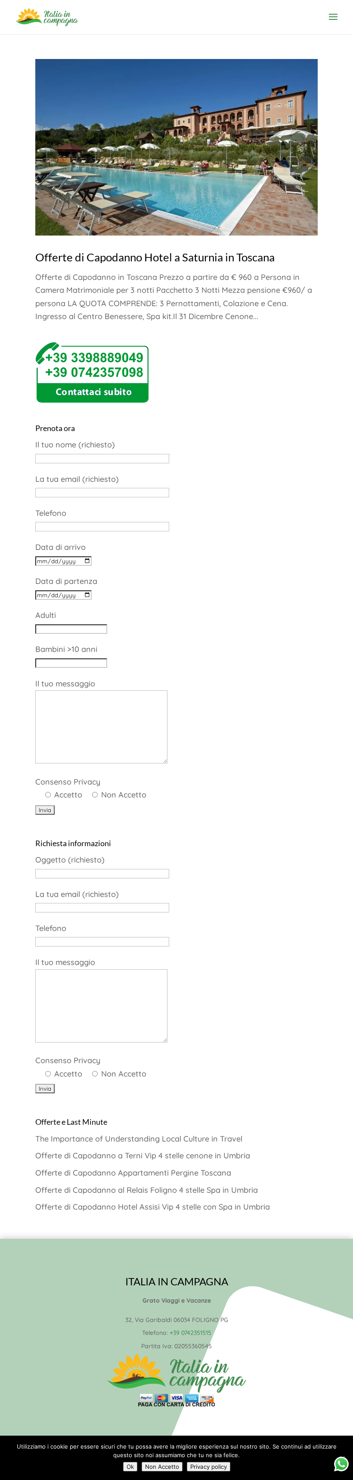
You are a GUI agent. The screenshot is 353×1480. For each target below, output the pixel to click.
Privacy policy (208, 1466)
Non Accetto (162, 1466)
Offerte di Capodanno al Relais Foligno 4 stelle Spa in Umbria (146, 1190)
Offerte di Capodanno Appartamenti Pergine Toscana (133, 1173)
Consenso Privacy (90, 788)
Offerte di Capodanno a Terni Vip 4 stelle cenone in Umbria (142, 1155)
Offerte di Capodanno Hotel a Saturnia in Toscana (155, 257)
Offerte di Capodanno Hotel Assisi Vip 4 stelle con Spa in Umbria (152, 1207)
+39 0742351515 (190, 1333)
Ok (130, 1466)
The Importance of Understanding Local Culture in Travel (138, 1139)
